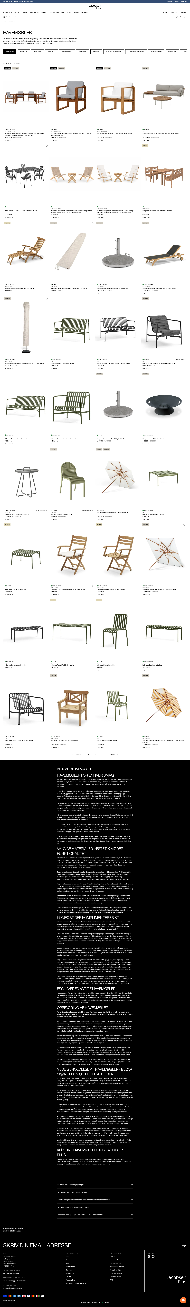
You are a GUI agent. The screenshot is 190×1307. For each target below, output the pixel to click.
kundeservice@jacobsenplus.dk (14, 1281)
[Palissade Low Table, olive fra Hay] (164, 477)
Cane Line (38, 43)
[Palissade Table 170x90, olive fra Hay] (72, 628)
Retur (68, 1263)
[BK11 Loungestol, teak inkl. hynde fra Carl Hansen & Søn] (118, 96)
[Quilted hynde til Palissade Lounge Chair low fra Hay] (164, 326)
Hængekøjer (83, 51)
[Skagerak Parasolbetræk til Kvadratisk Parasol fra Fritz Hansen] (26, 326)
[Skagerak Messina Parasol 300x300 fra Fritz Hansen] (164, 553)
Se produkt (9, 140)
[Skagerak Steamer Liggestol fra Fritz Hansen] (26, 251)
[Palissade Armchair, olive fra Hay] (118, 703)
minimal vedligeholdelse (79, 865)
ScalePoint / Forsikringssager (76, 1283)
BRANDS (76, 12)
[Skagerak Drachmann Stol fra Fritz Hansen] (72, 703)
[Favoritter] (177, 17)
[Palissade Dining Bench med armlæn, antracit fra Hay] (118, 326)
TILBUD (69, 12)
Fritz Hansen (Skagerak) (25, 43)
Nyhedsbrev (70, 1273)
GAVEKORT (165, 12)
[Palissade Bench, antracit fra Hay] (26, 628)
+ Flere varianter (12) (41, 510)
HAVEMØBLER (34, 12)
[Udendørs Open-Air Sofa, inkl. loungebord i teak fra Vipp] (164, 96)
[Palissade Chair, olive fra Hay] (118, 628)
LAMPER (43, 12)
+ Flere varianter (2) (87, 510)
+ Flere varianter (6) (87, 585)
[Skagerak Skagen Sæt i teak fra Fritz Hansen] (164, 174)
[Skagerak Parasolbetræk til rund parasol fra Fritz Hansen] (72, 251)
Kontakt (68, 1260)
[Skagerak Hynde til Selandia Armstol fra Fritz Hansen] (72, 553)
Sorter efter (7, 63)
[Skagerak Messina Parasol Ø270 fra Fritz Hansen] (118, 477)
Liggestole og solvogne (65, 824)
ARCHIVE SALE (7, 12)
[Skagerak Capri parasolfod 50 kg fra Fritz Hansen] (118, 251)
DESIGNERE (85, 12)
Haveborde (37, 51)
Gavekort (69, 1270)
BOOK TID (174, 12)
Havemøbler (11, 21)
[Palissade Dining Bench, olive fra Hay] (72, 326)
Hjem (4, 21)
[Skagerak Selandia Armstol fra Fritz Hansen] (118, 553)
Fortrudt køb (70, 1266)
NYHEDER (17, 12)
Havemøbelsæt (67, 51)
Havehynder (172, 51)
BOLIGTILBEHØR (54, 12)
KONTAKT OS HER (173, 1)
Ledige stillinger (115, 1263)
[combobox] (49, 17)
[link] (76, 754)
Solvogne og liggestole (114, 51)
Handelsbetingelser (117, 1266)
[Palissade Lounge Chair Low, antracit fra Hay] (26, 703)
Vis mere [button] (50, 43)
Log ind (68, 1256)
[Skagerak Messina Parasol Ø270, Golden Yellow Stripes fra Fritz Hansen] (164, 703)
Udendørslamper (156, 51)
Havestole (23, 51)
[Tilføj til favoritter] (46, 146)
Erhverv (68, 1276)
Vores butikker (115, 1260)
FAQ (111, 1280)
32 (102, 754)
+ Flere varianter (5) (179, 359)
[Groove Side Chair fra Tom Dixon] (72, 477)
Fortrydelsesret (116, 1276)
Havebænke (51, 51)
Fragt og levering (116, 1273)
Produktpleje (70, 1280)
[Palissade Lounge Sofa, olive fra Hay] (26, 402)
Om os (112, 1256)
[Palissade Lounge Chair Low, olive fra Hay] (72, 402)
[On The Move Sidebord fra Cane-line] (26, 477)
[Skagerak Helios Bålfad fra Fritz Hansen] (164, 402)
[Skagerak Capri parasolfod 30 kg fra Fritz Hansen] (118, 402)
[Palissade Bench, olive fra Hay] (164, 628)
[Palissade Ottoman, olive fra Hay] (26, 553)
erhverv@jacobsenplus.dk (12, 1288)
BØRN (63, 12)
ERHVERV (184, 1)
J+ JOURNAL (183, 12)
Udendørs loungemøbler (136, 51)
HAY (44, 43)
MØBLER (25, 12)
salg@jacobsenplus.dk (11, 1273)
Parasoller (96, 51)
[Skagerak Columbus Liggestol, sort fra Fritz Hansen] (164, 251)
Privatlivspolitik (115, 1270)
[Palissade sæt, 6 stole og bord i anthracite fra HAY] (26, 174)
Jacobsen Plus (11, 1300)
